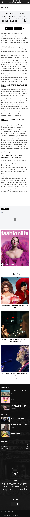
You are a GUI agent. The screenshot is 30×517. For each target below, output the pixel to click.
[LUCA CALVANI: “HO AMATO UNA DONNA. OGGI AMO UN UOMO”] (5, 407)
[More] (23, 28)
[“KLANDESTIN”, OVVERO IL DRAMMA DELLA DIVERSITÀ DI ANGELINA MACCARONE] (15, 324)
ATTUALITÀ (7, 7)
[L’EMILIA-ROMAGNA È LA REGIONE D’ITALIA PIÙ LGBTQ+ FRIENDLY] (5, 393)
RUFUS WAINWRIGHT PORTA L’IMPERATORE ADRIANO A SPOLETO (15, 374)
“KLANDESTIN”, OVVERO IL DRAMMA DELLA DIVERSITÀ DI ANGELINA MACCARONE (15, 340)
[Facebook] (13, 504)
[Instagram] (17, 504)
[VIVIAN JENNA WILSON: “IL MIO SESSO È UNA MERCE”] (5, 427)
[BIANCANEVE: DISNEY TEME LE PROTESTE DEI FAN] (5, 434)
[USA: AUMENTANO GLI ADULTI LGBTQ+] (5, 400)
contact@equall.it (10, 494)
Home (2, 7)
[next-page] (16, 379)
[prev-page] (13, 379)
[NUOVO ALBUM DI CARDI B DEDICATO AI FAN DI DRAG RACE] (15, 290)
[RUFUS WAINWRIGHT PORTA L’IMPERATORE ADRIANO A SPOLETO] (15, 358)
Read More (4, 199)
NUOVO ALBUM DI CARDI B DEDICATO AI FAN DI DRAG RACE (15, 306)
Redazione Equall (10, 13)
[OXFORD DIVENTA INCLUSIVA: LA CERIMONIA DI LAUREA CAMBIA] (5, 419)
